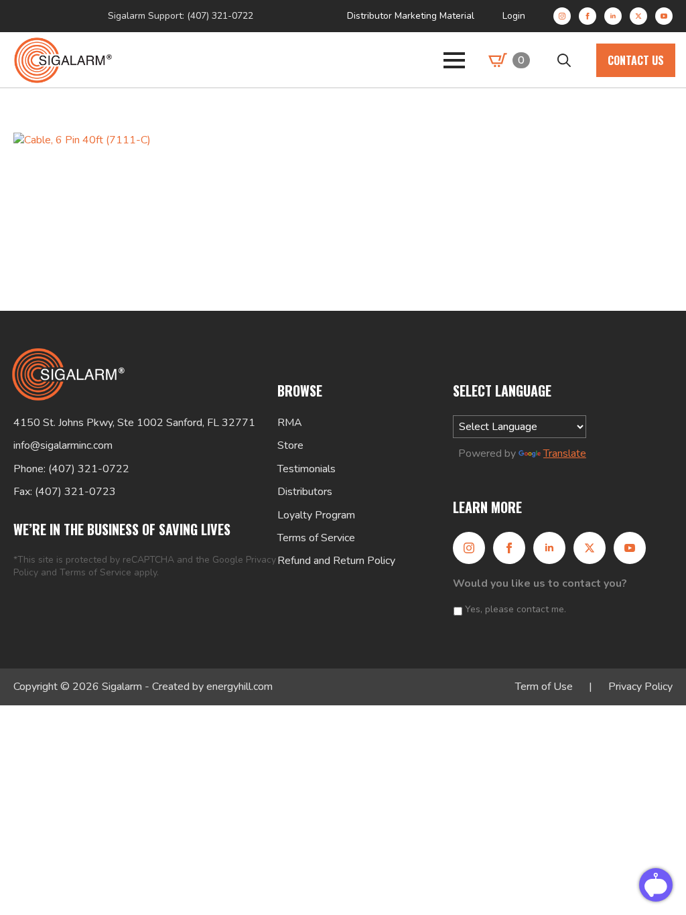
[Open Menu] (454, 60)
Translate (564, 453)
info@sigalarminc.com (63, 445)
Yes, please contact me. (515, 609)
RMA (289, 422)
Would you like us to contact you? (540, 584)
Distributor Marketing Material (410, 15)
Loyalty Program (316, 515)
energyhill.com (239, 686)
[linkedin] (613, 16)
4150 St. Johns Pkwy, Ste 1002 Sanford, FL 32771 (134, 422)
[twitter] (638, 16)
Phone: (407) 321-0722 (71, 469)
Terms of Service (95, 572)
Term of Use (544, 686)
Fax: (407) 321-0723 (64, 491)
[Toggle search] (564, 60)
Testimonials (306, 469)
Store (290, 445)
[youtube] (664, 16)
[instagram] (562, 16)
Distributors (304, 491)
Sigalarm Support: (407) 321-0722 (180, 15)
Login (513, 15)
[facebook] (587, 16)
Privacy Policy (640, 686)
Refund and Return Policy (336, 560)
